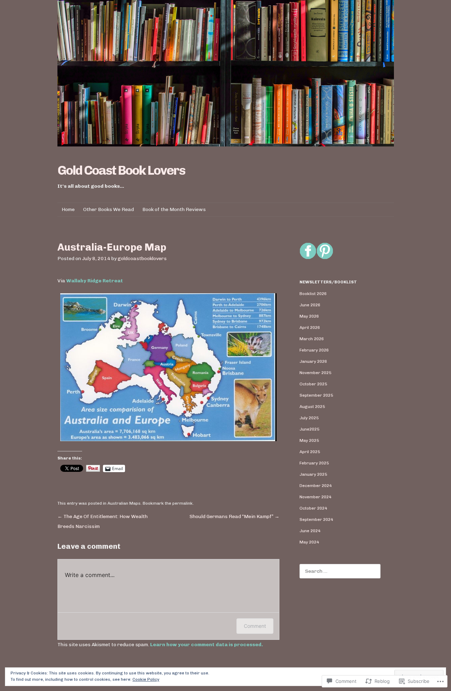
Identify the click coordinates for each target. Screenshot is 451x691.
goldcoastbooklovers (142, 259)
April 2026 (309, 327)
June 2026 (309, 304)
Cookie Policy (145, 679)
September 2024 (316, 519)
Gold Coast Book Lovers (121, 170)
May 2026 (309, 316)
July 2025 (309, 417)
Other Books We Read (108, 209)
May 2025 (309, 440)
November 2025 (315, 372)
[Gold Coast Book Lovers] (225, 73)
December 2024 (315, 485)
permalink (182, 503)
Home (68, 209)
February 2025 (314, 463)
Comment (255, 626)
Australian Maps (124, 503)
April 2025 (309, 451)
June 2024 (309, 530)
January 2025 (313, 474)
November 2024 (315, 496)
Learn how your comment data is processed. (206, 645)
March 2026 (311, 338)
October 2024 (313, 508)
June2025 (309, 429)
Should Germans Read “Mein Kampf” (234, 516)
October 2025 (313, 383)
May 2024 (309, 542)
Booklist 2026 (313, 293)
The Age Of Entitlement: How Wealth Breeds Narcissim (102, 521)
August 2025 (312, 406)
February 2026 (314, 350)
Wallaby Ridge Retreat (94, 281)
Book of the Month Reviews (174, 209)
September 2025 (316, 395)
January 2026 (313, 361)
